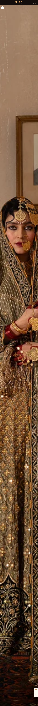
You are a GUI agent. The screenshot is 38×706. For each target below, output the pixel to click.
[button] (3, 2)
